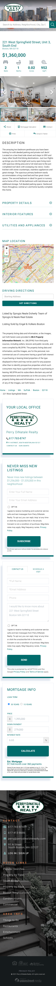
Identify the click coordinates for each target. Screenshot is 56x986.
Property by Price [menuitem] (13, 886)
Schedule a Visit (38, 570)
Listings (11, 390)
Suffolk (27, 390)
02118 (44, 390)
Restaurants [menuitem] (10, 926)
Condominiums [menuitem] (12, 898)
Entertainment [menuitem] (11, 931)
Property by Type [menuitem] (13, 874)
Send (24, 659)
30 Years (14, 704)
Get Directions (28, 303)
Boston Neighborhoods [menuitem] (17, 892)
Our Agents (24, 446)
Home (2, 390)
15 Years (27, 704)
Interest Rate (13, 735)
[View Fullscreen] (6, 259)
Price (9, 714)
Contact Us (12, 446)
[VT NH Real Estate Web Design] (28, 980)
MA (19, 390)
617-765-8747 (17, 438)
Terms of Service (36, 672)
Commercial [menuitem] (10, 904)
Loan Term (12, 697)
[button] (52, 24)
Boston (36, 390)
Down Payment (14, 724)
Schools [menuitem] (8, 937)
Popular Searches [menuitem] (13, 868)
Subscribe (23, 541)
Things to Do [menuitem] (11, 920)
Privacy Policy (19, 672)
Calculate (28, 750)
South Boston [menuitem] (11, 880)
